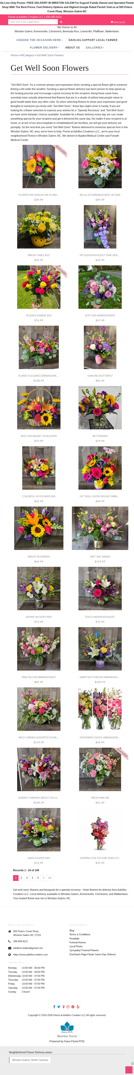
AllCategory (27, 55)
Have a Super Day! (39, 858)
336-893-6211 (54, 17)
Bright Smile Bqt (39, 255)
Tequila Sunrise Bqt (39, 315)
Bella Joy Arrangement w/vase (100, 195)
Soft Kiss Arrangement (100, 315)
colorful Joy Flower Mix (38, 496)
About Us (72, 47)
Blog (71, 930)
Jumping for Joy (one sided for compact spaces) (100, 858)
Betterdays (100, 436)
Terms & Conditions (79, 934)
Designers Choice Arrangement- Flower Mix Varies (100, 737)
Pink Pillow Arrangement (39, 677)
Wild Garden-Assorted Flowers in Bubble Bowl (38, 737)
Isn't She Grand (100, 557)
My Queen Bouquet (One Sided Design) (100, 255)
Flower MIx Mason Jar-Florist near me (38, 195)
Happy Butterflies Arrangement (100, 677)
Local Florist (75, 946)
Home (14, 55)
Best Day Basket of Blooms (39, 436)
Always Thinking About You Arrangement (38, 798)
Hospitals (74, 938)
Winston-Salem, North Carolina (30, 1060)
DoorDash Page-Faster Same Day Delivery (92, 954)
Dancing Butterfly (100, 376)
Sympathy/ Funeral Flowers (84, 950)
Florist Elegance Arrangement (38, 376)
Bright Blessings (39, 557)
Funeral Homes (77, 942)
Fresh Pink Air (100, 798)
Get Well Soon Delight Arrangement (100, 496)
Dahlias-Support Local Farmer (93, 40)
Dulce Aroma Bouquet (100, 617)
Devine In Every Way (39, 617)
